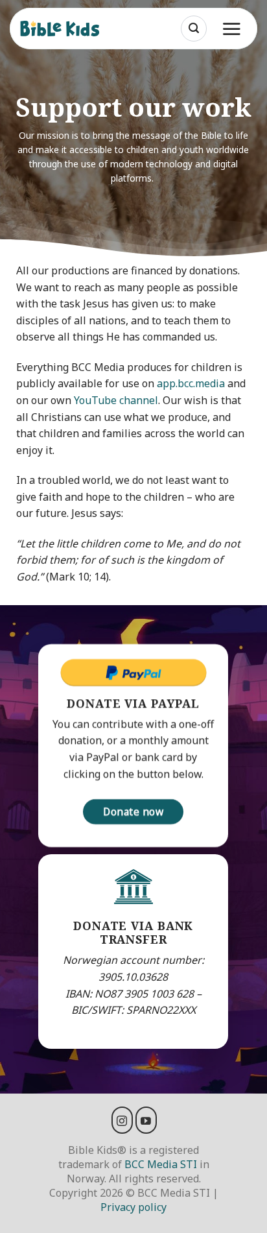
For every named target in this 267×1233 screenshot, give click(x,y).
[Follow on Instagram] (122, 1120)
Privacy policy (133, 1207)
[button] (194, 29)
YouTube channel (116, 400)
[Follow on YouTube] (146, 1120)
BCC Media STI (160, 1164)
